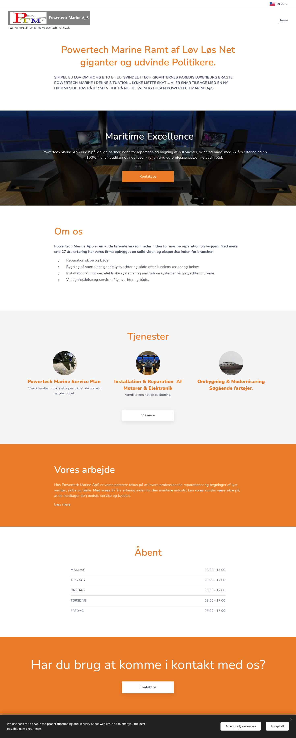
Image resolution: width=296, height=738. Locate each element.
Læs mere (62, 504)
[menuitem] (282, 20)
